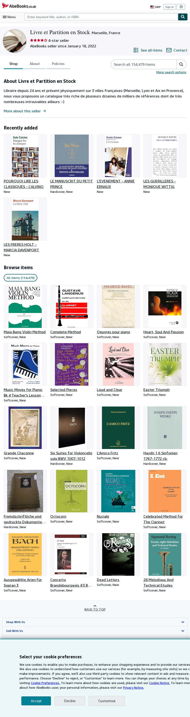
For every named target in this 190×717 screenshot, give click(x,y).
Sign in (169, 7)
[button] (181, 64)
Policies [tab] (58, 63)
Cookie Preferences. (45, 683)
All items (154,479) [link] (20, 278)
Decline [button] (70, 701)
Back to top (95, 609)
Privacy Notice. (133, 687)
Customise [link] (106, 701)
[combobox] (101, 16)
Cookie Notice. (159, 683)
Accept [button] (36, 701)
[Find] (182, 16)
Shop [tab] (13, 63)
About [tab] (35, 63)
